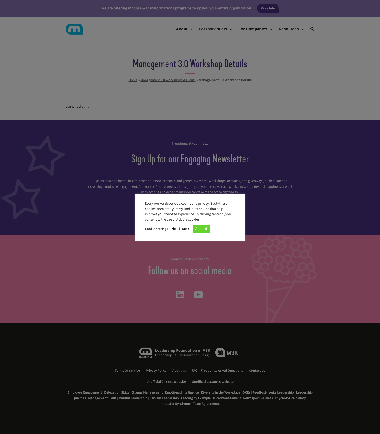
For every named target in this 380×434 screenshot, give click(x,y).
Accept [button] (201, 229)
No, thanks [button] (181, 229)
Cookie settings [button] (156, 229)
